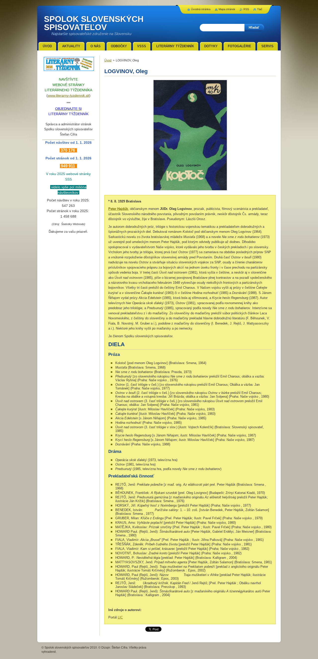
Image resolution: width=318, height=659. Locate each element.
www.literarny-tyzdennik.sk (68, 95)
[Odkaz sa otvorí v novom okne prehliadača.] (190, 190)
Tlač (259, 9)
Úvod (108, 60)
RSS (246, 9)
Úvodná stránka (200, 9)
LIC (120, 617)
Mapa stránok (227, 9)
